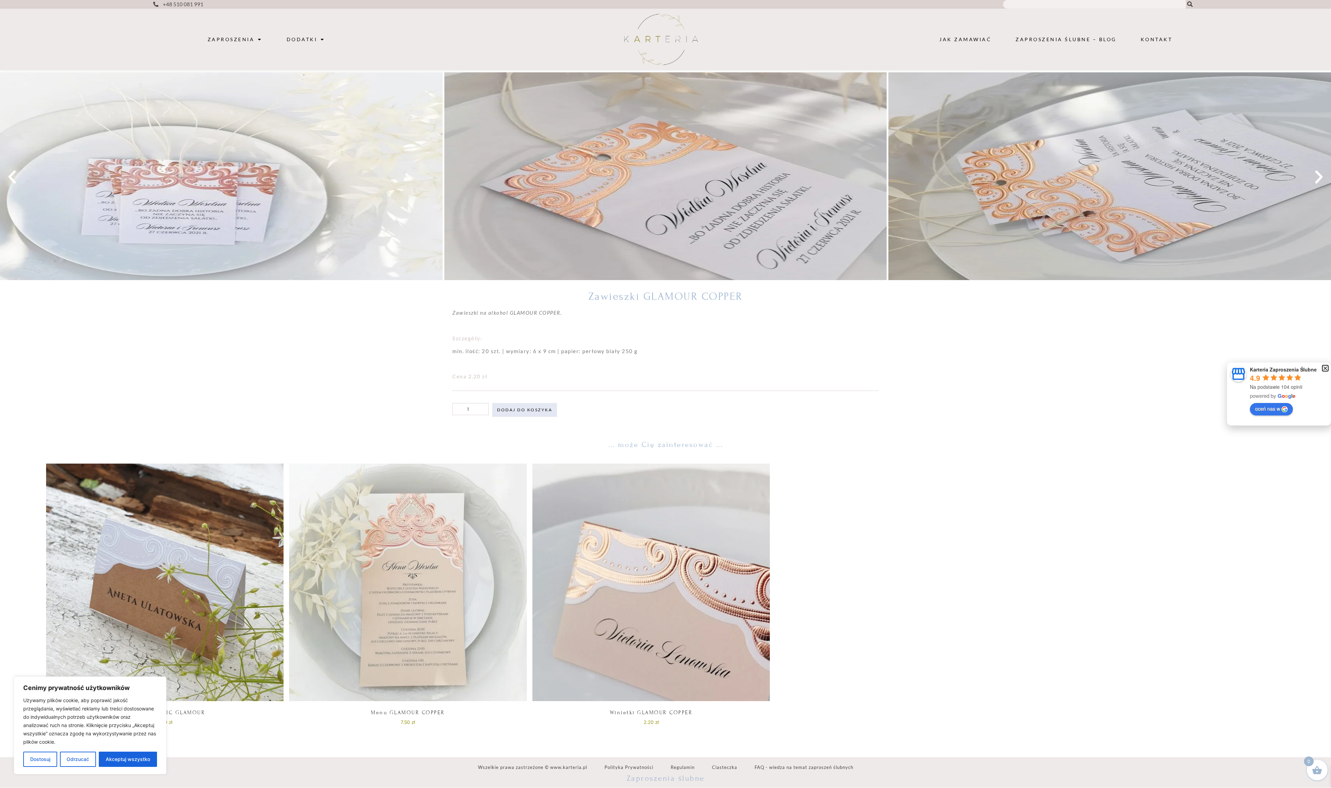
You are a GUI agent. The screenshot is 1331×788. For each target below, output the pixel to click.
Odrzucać (78, 759)
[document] (665, 394)
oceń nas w (1267, 408)
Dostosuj (40, 759)
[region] (90, 725)
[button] (1325, 368)
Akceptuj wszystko (128, 759)
